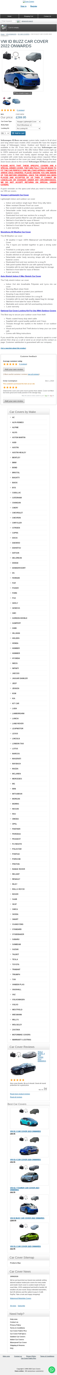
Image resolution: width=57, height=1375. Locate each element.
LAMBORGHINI (18, 714)
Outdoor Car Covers (17, 1337)
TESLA (15, 959)
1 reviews (20, 110)
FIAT (14, 583)
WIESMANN (17, 1015)
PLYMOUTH (17, 844)
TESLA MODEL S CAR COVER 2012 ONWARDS (42, 1056)
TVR (14, 980)
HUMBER (16, 648)
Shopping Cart (28, 16)
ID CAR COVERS (23, 34)
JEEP (14, 683)
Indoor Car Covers (17, 1340)
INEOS (15, 663)
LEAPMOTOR (17, 729)
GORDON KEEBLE (19, 618)
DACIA (14, 538)
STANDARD (16, 929)
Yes (46, 395)
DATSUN (15, 553)
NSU (14, 814)
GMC (14, 613)
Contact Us (47, 16)
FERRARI (16, 578)
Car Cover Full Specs (18, 1334)
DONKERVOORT (19, 568)
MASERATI (16, 759)
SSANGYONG (17, 924)
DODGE (15, 563)
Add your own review (14, 369)
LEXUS (15, 734)
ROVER (15, 894)
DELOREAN (17, 558)
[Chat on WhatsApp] (51, 1369)
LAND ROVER (17, 724)
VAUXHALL (16, 990)
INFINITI (15, 668)
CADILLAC (16, 493)
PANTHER (16, 829)
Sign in (24, 6)
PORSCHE (16, 859)
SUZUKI (15, 949)
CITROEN (16, 528)
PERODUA (16, 834)
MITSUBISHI (17, 794)
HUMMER (16, 653)
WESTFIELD (17, 1010)
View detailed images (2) (23, 93)
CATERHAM (17, 498)
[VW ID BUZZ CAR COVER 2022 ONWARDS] (7, 101)
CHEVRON (16, 518)
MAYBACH (16, 764)
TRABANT (16, 969)
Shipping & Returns (17, 1345)
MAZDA (15, 769)
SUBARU (15, 939)
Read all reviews (16, 1097)
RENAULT (16, 879)
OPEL (14, 824)
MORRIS (15, 804)
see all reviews (33, 374)
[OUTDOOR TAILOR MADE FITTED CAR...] (16, 101)
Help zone (13, 1319)
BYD (14, 488)
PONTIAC (16, 854)
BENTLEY (16, 458)
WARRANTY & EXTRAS (21, 1040)
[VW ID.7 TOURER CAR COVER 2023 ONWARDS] (29, 1175)
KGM (14, 693)
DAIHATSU (16, 548)
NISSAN (15, 809)
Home (3, 34)
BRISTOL (16, 473)
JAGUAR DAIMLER (20, 678)
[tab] (28, 356)
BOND (14, 468)
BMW (14, 463)
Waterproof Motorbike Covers (20, 1298)
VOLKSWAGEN (11, 34)
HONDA (15, 643)
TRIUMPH (16, 974)
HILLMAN (16, 633)
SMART (15, 919)
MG (13, 784)
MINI (14, 789)
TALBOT (15, 954)
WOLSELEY (17, 1025)
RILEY (14, 884)
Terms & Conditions (17, 1328)
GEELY (15, 603)
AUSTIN (15, 448)
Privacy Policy (15, 1325)
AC (13, 417)
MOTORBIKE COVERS (21, 1035)
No (51, 395)
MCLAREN (16, 774)
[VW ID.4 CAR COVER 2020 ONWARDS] (29, 1147)
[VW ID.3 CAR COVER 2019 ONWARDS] (29, 1118)
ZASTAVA (16, 1030)
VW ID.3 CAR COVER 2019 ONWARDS (25, 1131)
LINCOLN (16, 739)
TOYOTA (15, 964)
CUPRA (15, 533)
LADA (14, 708)
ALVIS (14, 432)
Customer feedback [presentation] (28, 356)
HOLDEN (15, 638)
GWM (14, 628)
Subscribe (21, 1306)
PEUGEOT (16, 839)
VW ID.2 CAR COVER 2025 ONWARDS (25, 1246)
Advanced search (27, 21)
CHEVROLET (17, 513)
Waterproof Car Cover (18, 1342)
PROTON (15, 864)
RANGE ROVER (18, 869)
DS (13, 573)
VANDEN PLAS (18, 985)
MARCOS (16, 754)
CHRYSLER (17, 523)
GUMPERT (16, 623)
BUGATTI (16, 478)
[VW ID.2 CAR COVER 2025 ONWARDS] (29, 1233)
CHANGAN (16, 503)
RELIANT (16, 874)
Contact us (14, 1322)
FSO (14, 598)
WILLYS (15, 1020)
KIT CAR (15, 703)
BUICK (14, 483)
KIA (13, 698)
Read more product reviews (20, 1094)
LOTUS (15, 749)
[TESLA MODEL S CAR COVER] (23, 1077)
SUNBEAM (16, 944)
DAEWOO (16, 543)
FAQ (11, 1348)
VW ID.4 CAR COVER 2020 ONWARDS (25, 1160)
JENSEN (15, 688)
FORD (14, 593)
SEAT (14, 904)
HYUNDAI (16, 658)
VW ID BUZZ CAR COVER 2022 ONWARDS (27, 1218)
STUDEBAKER (18, 934)
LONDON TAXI (18, 744)
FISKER (15, 588)
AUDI (14, 442)
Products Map (15, 1263)
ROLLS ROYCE (18, 889)
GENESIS (16, 608)
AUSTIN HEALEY (19, 453)
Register (33, 6)
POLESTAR (16, 849)
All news (13, 1306)
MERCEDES (17, 779)
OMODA (15, 819)
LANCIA (15, 719)
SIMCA (15, 909)
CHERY (15, 508)
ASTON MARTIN (18, 437)
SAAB (14, 899)
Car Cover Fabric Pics (18, 1331)
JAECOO (15, 673)
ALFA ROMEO (18, 422)
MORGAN (16, 799)
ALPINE (15, 427)
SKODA (15, 914)
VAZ (14, 995)
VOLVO (15, 1005)
